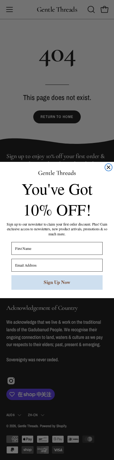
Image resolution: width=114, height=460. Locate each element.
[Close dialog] (108, 167)
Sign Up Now (57, 282)
